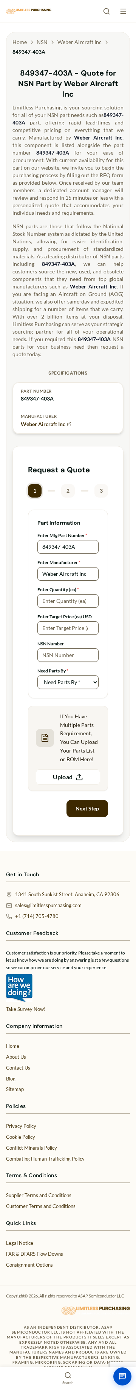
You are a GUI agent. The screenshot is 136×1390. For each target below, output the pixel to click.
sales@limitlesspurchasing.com (48, 905)
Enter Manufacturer (58, 562)
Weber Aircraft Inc (79, 42)
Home (19, 42)
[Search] (106, 11)
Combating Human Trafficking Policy (45, 1159)
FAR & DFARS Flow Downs (34, 1254)
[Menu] (123, 11)
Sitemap (15, 1089)
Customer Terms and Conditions (41, 1206)
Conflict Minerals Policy (31, 1148)
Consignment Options (29, 1265)
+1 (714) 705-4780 (37, 916)
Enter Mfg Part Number (62, 535)
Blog (10, 1079)
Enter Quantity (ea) (58, 589)
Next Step (87, 808)
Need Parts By (52, 671)
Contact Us (18, 1068)
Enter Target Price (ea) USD (64, 616)
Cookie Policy (20, 1137)
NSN (42, 42)
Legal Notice (19, 1243)
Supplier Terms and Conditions (38, 1195)
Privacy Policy (21, 1126)
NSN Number (50, 643)
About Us (16, 1057)
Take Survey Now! (25, 1009)
